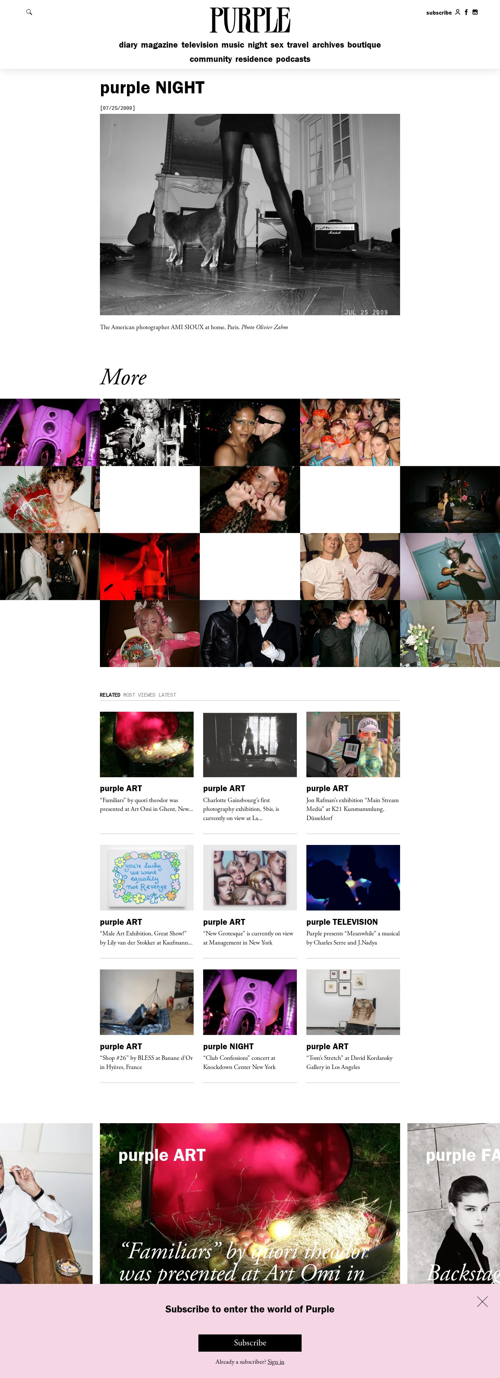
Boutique (364, 44)
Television (200, 44)
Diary (128, 44)
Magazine (159, 44)
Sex (277, 44)
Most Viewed (139, 695)
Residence (254, 58)
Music (232, 44)
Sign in (276, 1362)
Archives (328, 44)
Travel (298, 44)
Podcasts (293, 58)
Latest (167, 695)
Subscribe (250, 1342)
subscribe (439, 12)
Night (257, 44)
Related (110, 695)
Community (211, 58)
